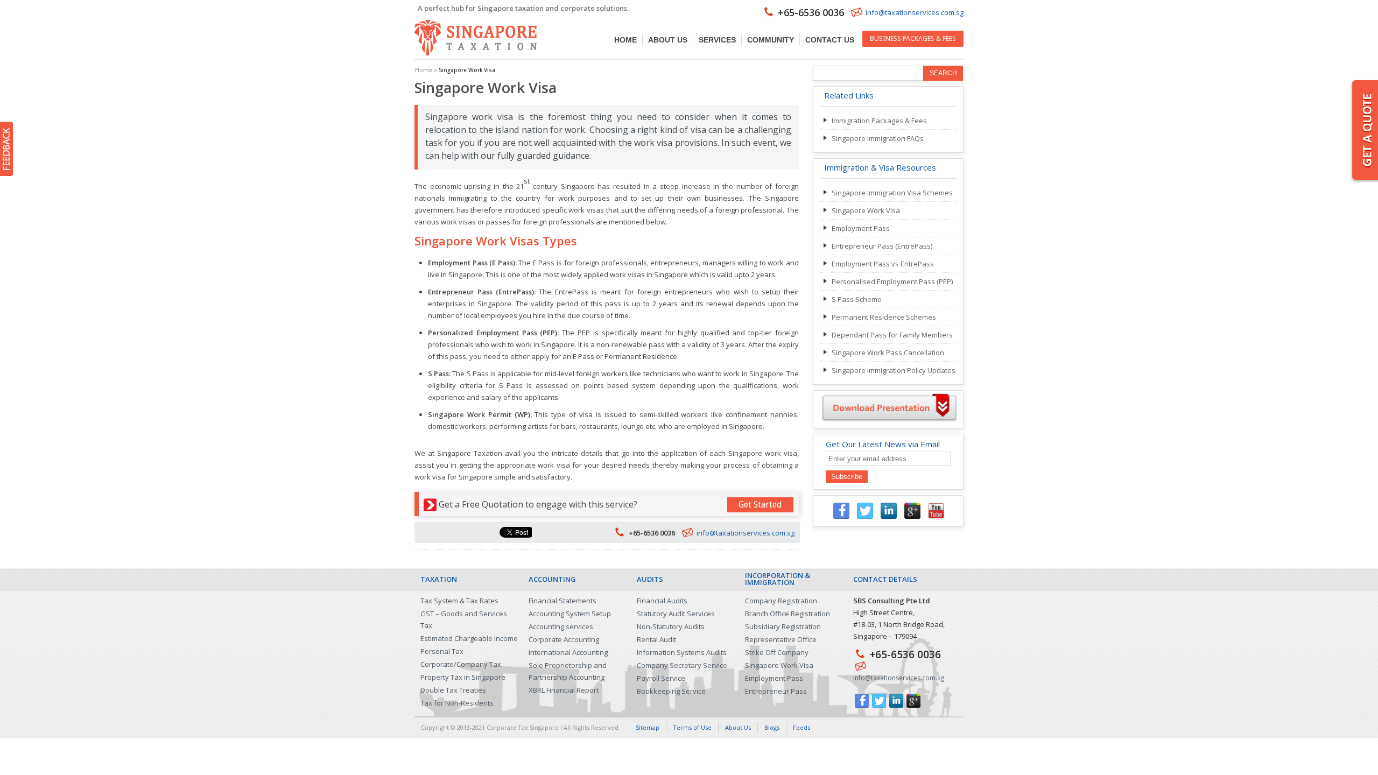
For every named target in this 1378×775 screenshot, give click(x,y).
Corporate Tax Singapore (523, 727)
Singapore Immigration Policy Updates (893, 370)
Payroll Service (661, 678)
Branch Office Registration (787, 613)
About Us (667, 40)
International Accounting (568, 652)
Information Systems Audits (682, 652)
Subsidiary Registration (783, 626)
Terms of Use (692, 727)
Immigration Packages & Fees (879, 120)
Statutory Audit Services (676, 613)
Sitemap (647, 727)
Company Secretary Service (682, 665)
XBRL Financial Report (564, 690)
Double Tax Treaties (453, 690)
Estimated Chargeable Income (469, 638)
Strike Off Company (776, 652)
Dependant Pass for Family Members (892, 335)
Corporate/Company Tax (460, 664)
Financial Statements (562, 600)
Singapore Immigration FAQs (878, 138)
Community (770, 40)
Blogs (771, 727)
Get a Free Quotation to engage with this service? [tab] (610, 504)
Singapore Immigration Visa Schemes (892, 193)
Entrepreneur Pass (776, 691)
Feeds (801, 727)
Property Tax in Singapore (462, 677)
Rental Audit (656, 639)
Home (625, 40)
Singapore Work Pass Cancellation (888, 352)
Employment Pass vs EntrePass (883, 264)
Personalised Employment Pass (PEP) (892, 281)
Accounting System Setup (570, 613)
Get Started (760, 504)
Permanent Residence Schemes (884, 317)
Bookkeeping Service (671, 691)
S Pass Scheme (857, 299)
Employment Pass (861, 228)
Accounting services (561, 626)
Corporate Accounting (564, 639)
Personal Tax (441, 651)
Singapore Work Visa (866, 210)
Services (717, 40)
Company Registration (781, 600)
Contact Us (829, 40)
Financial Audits (662, 600)
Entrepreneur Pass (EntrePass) (882, 246)
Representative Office (781, 639)
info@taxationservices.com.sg (915, 12)
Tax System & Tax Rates (459, 600)
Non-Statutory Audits (671, 626)
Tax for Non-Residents (457, 703)
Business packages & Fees (913, 38)
